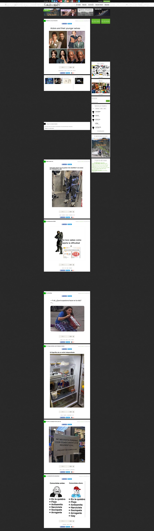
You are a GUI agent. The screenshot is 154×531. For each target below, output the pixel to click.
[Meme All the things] (93, 67)
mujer (99, 167)
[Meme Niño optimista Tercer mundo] (101, 84)
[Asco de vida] (50, 1)
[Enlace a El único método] (67, 84)
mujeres (93, 171)
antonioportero (81, 221)
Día (93, 108)
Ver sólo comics (96, 21)
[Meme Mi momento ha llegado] (93, 91)
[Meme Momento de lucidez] (93, 84)
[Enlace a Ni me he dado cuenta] (58, 84)
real (103, 166)
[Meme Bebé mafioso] (108, 84)
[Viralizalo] (79, 1)
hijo (95, 171)
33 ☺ (63, 466)
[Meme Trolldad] (108, 74)
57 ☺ (63, 521)
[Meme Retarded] (101, 70)
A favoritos (73, 67)
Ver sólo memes (105, 21)
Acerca (94, 176)
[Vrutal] (61, 1)
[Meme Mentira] (97, 70)
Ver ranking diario (100, 131)
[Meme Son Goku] (108, 88)
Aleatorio (91, 4)
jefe (95, 167)
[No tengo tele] (70, 1)
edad (71, 70)
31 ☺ (63, 211)
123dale (82, 161)
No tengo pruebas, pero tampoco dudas (55, 346)
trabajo (63, 469)
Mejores (84, 4)
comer (69, 339)
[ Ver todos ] (101, 77)
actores (68, 70)
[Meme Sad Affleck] (104, 88)
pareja (97, 168)
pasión (61, 339)
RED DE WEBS (46, 1)
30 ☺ (63, 264)
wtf (106, 166)
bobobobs (82, 421)
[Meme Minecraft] (97, 84)
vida (64, 339)
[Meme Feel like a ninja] (97, 67)
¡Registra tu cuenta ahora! (49, 128)
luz (97, 164)
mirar (101, 167)
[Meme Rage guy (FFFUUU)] (104, 74)
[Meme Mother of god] (93, 70)
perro (106, 170)
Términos (97, 176)
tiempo (65, 70)
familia (103, 167)
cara (92, 168)
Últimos (78, 4)
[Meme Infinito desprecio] (104, 67)
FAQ (107, 176)
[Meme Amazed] (101, 67)
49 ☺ (63, 67)
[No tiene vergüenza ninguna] (101, 156)
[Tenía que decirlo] (74, 1)
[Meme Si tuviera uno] (101, 91)
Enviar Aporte (99, 4)
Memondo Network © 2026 (105, 177)
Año (105, 108)
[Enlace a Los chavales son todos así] (49, 84)
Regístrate (100, 1)
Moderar (107, 4)
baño (93, 167)
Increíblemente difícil (51, 221)
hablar (93, 163)
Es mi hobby (49, 293)
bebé (105, 167)
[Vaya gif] (72, 1)
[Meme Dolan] (101, 74)
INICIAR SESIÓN (106, 1)
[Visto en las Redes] (57, 1)
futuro (97, 167)
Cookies (104, 176)
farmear (95, 170)
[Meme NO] (108, 67)
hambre (72, 339)
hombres (98, 166)
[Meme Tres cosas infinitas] (108, 91)
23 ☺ (63, 411)
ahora (70, 524)
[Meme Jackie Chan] (97, 74)
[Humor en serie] (66, 1)
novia (93, 166)
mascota (103, 170)
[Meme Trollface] (104, 70)
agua (105, 166)
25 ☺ (63, 336)
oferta (60, 469)
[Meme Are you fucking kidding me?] (108, 70)
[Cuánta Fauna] (68, 1)
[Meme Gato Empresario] (104, 91)
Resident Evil (72, 469)
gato (108, 167)
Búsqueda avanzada (95, 102)
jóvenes (74, 70)
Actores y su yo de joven (52, 20)
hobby (66, 339)
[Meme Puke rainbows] (93, 74)
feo (95, 168)
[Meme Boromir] (97, 88)
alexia (82, 293)
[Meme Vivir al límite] (93, 88)
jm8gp (82, 346)
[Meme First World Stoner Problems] (101, 88)
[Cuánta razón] (52, 1)
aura (102, 163)
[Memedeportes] (54, 1)
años (103, 168)
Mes (101, 108)
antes (68, 524)
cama (96, 164)
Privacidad (101, 176)
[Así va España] (59, 1)
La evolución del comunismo (52, 476)
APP (109, 176)
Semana (97, 108)
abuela (101, 166)
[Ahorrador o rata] (77, 1)
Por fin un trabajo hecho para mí (53, 421)
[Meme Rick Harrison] (97, 91)
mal (94, 168)
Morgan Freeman (61, 70)
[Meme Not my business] (104, 84)
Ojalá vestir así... (50, 161)
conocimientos (68, 469)
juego (96, 166)
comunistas (64, 524)
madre (100, 168)
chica (105, 168)
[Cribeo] (63, 1)
